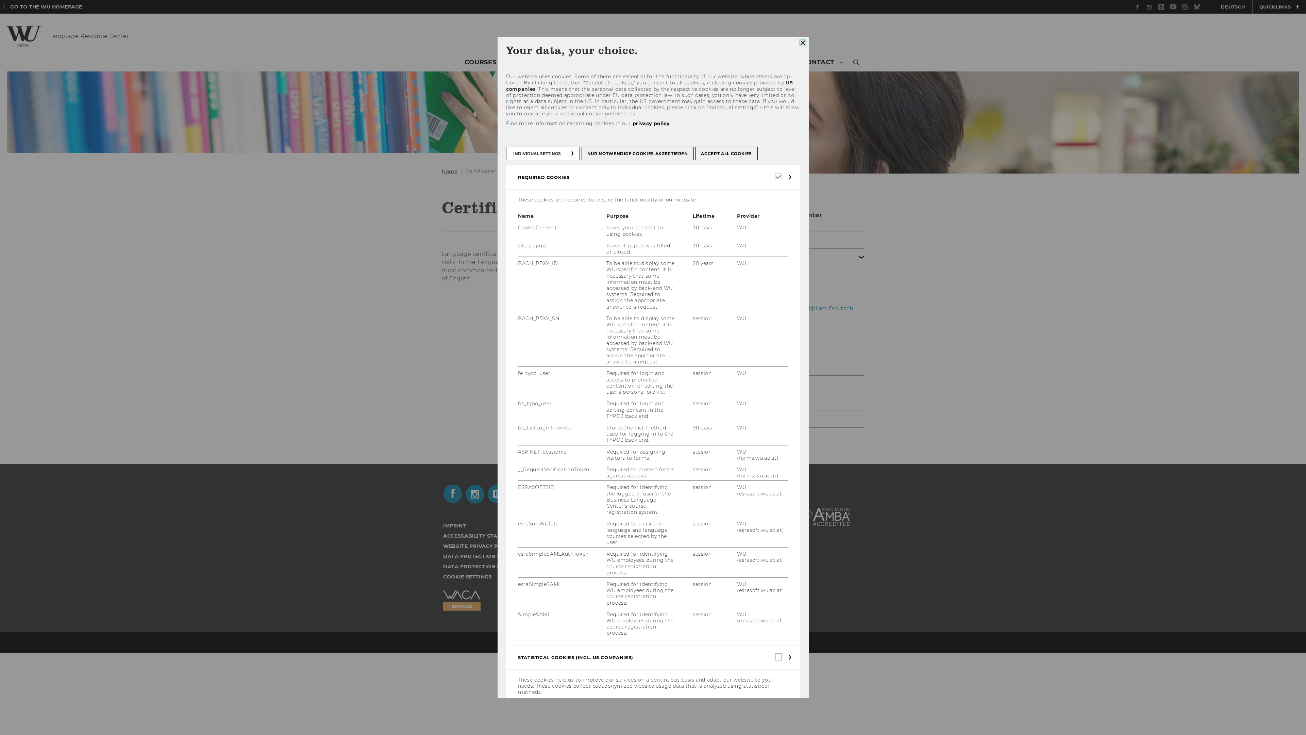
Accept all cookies (726, 153)
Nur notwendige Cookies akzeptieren (637, 153)
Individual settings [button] (537, 153)
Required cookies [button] (543, 177)
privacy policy (650, 123)
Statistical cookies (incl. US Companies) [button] (575, 657)
